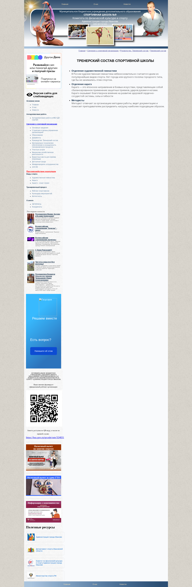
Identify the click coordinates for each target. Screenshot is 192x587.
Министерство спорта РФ (46, 576)
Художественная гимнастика (43, 178)
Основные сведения (40, 128)
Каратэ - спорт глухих (40, 183)
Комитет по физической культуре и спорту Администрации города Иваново (49, 563)
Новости (127, 4)
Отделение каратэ (82, 84)
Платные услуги (38, 150)
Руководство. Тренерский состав (45, 140)
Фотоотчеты (37, 196)
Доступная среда (39, 162)
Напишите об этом (44, 351)
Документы (36, 138)
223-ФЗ (35, 167)
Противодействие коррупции (41, 171)
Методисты (78, 100)
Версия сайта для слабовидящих (45, 95)
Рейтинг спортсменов (40, 191)
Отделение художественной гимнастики (94, 71)
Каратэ (35, 180)
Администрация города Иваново (49, 537)
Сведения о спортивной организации (41, 124)
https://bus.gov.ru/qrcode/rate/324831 (45, 437)
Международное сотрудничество (45, 164)
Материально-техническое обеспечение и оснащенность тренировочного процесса (44, 145)
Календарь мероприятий (42, 194)
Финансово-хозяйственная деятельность (43, 153)
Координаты (37, 207)
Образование (37, 135)
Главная (65, 4)
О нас (96, 4)
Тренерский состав (158, 51)
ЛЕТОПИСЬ (36, 204)
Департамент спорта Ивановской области (49, 550)
